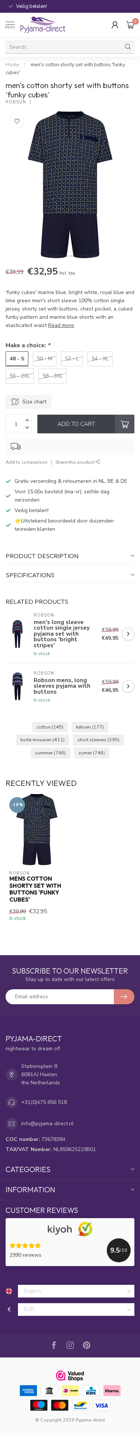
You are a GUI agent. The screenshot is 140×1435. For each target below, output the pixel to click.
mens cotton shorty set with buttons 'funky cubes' (35, 889)
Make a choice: (28, 345)
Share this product (75, 462)
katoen (90, 727)
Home (12, 64)
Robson (16, 102)
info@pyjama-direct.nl (47, 1123)
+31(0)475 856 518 (44, 1102)
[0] (130, 24)
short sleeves (98, 739)
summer (50, 753)
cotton (50, 727)
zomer (91, 753)
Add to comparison (26, 462)
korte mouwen (43, 739)
